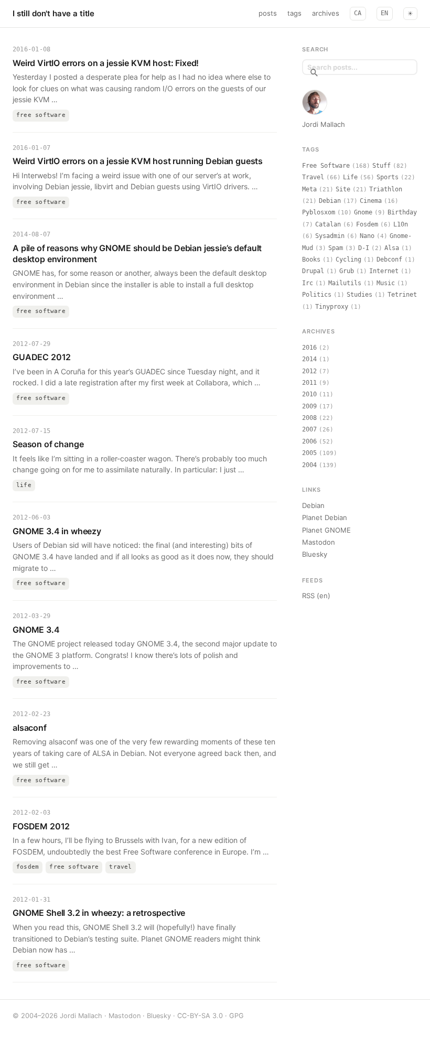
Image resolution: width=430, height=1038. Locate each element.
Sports (388, 177)
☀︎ (410, 13)
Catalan (328, 224)
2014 (309, 359)
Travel (313, 177)
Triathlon (385, 189)
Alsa (391, 248)
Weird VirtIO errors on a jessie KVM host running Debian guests (138, 161)
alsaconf (30, 727)
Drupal (313, 271)
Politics (316, 294)
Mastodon (318, 542)
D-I (363, 248)
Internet (384, 271)
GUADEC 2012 (42, 357)
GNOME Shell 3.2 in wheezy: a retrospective (99, 912)
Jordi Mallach (323, 124)
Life (350, 177)
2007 (309, 429)
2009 (309, 406)
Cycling (348, 259)
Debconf (389, 259)
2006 (309, 441)
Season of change (48, 444)
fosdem (27, 866)
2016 (309, 347)
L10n (400, 224)
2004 (309, 465)
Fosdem (367, 224)
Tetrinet (402, 294)
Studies (359, 294)
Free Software (326, 165)
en (385, 13)
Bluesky (314, 554)
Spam (335, 248)
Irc (307, 283)
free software (41, 115)
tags (294, 13)
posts (268, 13)
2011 (309, 382)
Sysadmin (330, 236)
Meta (309, 189)
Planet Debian (324, 517)
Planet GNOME (326, 530)
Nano (367, 236)
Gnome (363, 212)
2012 (309, 371)
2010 (309, 394)
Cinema (371, 200)
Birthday (402, 212)
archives (325, 13)
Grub (346, 271)
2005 (309, 453)
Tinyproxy (331, 306)
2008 (309, 417)
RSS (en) (316, 595)
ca (358, 13)
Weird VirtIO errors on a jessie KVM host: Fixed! (106, 63)
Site (343, 189)
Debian (330, 200)
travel (120, 866)
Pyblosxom (318, 212)
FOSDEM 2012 (41, 826)
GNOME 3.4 (36, 629)
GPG (236, 1016)
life (23, 485)
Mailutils (344, 283)
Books (311, 259)
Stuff (381, 165)
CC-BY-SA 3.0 (200, 1016)
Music (386, 283)
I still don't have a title (53, 13)
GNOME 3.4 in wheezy (57, 531)
